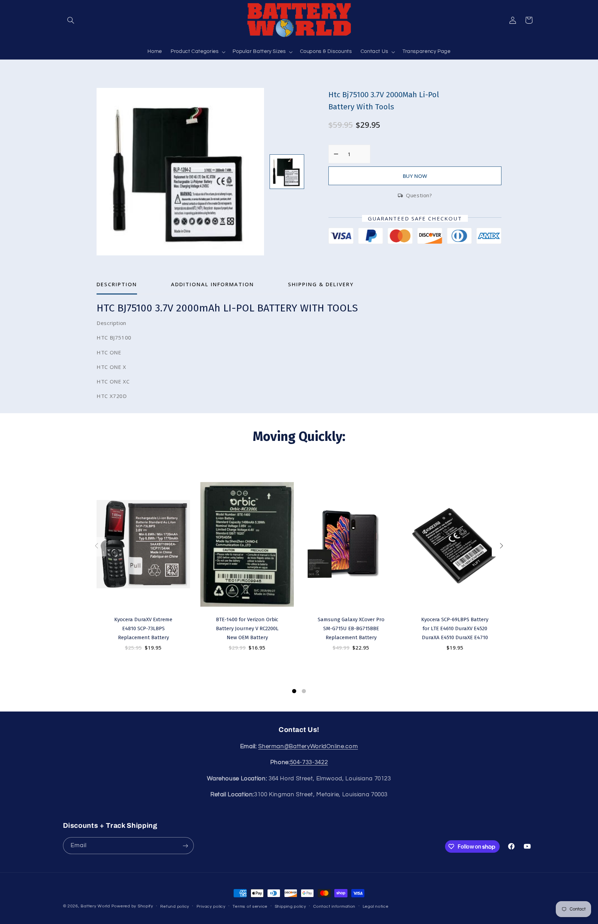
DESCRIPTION (117, 284)
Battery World (95, 906)
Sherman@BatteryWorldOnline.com (308, 746)
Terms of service (250, 906)
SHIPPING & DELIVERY (321, 284)
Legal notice (376, 906)
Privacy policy (211, 906)
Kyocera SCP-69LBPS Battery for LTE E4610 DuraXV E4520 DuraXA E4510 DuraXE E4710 (454, 628)
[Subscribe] (185, 845)
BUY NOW (415, 175)
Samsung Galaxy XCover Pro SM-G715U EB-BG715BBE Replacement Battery (351, 628)
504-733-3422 (309, 762)
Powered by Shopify (132, 906)
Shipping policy (290, 906)
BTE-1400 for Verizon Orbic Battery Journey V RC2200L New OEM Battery (247, 628)
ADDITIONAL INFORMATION (212, 284)
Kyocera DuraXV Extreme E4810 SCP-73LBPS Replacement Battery (143, 628)
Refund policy (174, 906)
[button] (71, 20)
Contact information (334, 906)
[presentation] (96, 546)
